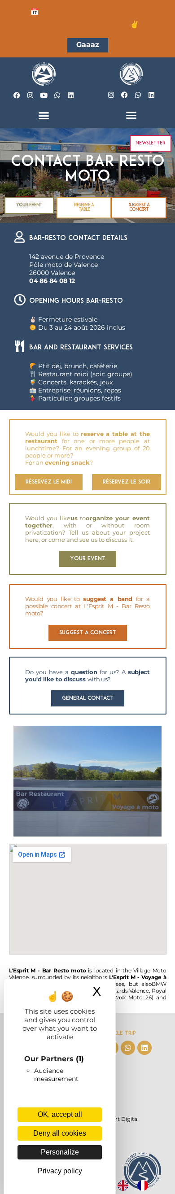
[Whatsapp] (57, 95)
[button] (43, 115)
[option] (145, 1185)
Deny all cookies (59, 1133)
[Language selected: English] (137, 1185)
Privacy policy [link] (60, 1171)
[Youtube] (44, 95)
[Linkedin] (71, 95)
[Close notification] (160, 28)
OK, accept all (60, 1114)
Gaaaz (87, 44)
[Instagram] (30, 95)
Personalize (60, 1152)
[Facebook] (17, 95)
